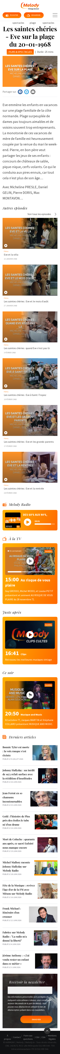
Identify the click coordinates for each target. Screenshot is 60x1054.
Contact (17, 1037)
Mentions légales (52, 1037)
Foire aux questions (28, 1037)
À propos (7, 1037)
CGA (43, 1037)
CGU (37, 1037)
